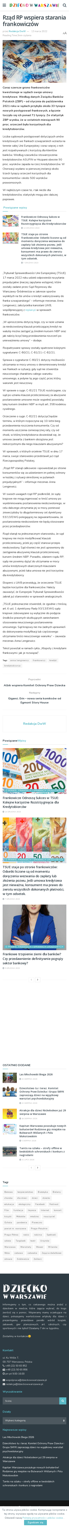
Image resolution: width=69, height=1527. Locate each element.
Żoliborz (38, 1259)
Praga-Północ (11, 1235)
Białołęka (43, 1192)
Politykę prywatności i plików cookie (43, 1518)
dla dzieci (22, 1198)
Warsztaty (25, 1247)
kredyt (53, 660)
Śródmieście (23, 1259)
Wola (7, 1253)
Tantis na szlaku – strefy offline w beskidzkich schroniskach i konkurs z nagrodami (42, 1151)
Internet (45, 1210)
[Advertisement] (34, 1022)
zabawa (19, 1253)
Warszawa (10, 1247)
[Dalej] (37, 979)
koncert (58, 1210)
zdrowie (8, 1259)
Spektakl (51, 1235)
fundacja (18, 1210)
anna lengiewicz (19, 660)
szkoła (7, 1241)
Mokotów (20, 1216)
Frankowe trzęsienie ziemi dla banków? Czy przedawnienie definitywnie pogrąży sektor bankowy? (33, 958)
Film (6, 1210)
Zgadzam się (35, 1522)
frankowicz (39, 660)
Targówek (21, 1241)
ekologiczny (25, 1204)
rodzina (38, 1235)
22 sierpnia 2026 (29, 1079)
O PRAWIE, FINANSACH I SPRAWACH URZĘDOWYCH (34, 790)
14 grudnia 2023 (31, 228)
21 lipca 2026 (27, 1160)
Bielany (57, 1192)
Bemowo (8, 1192)
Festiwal (54, 1204)
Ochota (8, 1222)
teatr (33, 1241)
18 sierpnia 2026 (29, 1118)
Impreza (32, 1210)
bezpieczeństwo (25, 1192)
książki (8, 1216)
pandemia (22, 1222)
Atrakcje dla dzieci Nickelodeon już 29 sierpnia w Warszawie (42, 1112)
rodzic (26, 1235)
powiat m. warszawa (15, 1228)
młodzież (34, 1216)
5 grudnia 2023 (12, 968)
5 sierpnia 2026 (28, 1141)
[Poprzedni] (31, 979)
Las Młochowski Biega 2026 (36, 1074)
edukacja (9, 1204)
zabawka (32, 1253)
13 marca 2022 (39, 31)
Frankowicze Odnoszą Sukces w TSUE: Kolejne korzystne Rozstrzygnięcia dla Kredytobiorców (43, 220)
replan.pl (30, 310)
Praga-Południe (39, 1228)
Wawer (39, 1247)
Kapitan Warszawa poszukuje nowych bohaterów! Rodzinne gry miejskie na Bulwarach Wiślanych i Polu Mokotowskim (42, 1131)
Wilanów (53, 1247)
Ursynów (44, 1241)
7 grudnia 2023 (30, 263)
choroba (8, 1198)
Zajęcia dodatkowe (51, 1253)
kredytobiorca (12, 665)
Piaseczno (37, 1222)
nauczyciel (49, 1216)
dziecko (46, 1198)
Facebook (40, 1204)
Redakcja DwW (17, 31)
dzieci (35, 1198)
